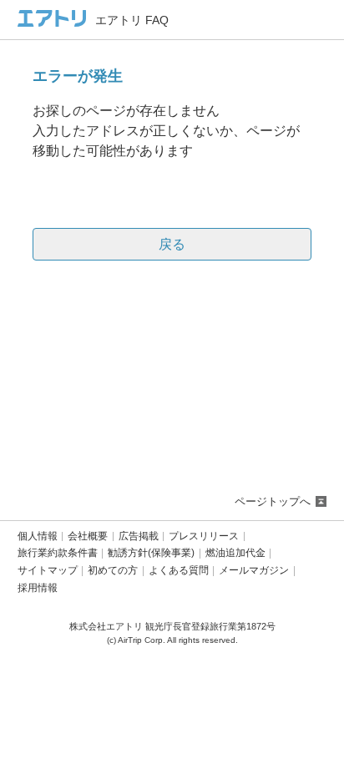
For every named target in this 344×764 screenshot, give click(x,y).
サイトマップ (48, 570)
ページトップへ (273, 501)
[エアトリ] (52, 20)
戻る (172, 244)
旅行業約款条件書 (58, 553)
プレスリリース (204, 536)
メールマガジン (254, 570)
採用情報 (38, 588)
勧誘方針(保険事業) (151, 553)
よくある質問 (179, 570)
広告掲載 (139, 536)
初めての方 (113, 570)
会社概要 (88, 536)
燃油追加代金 (235, 553)
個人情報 (38, 536)
